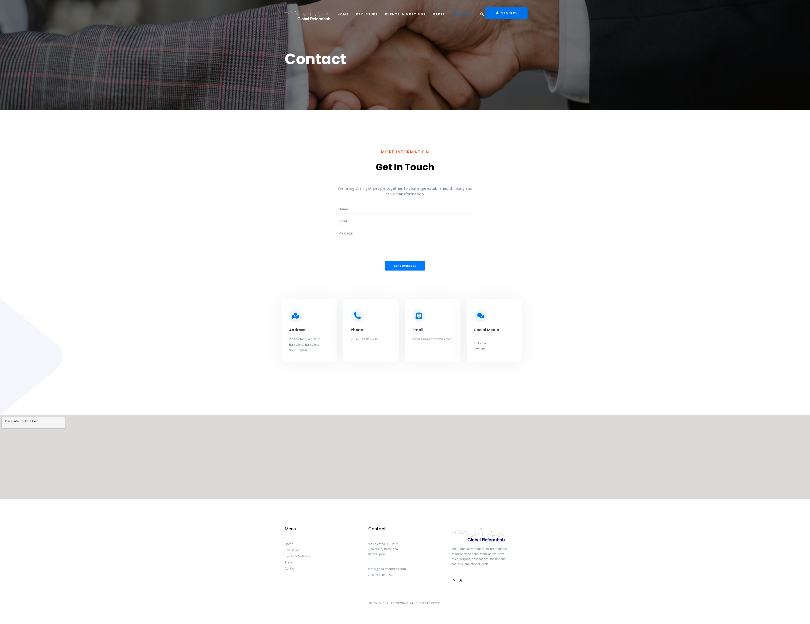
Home (343, 14)
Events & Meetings (405, 14)
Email (417, 329)
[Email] (418, 315)
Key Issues (367, 14)
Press (439, 14)
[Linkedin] (453, 580)
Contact (461, 14)
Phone (357, 329)
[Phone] (357, 315)
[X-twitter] (460, 580)
